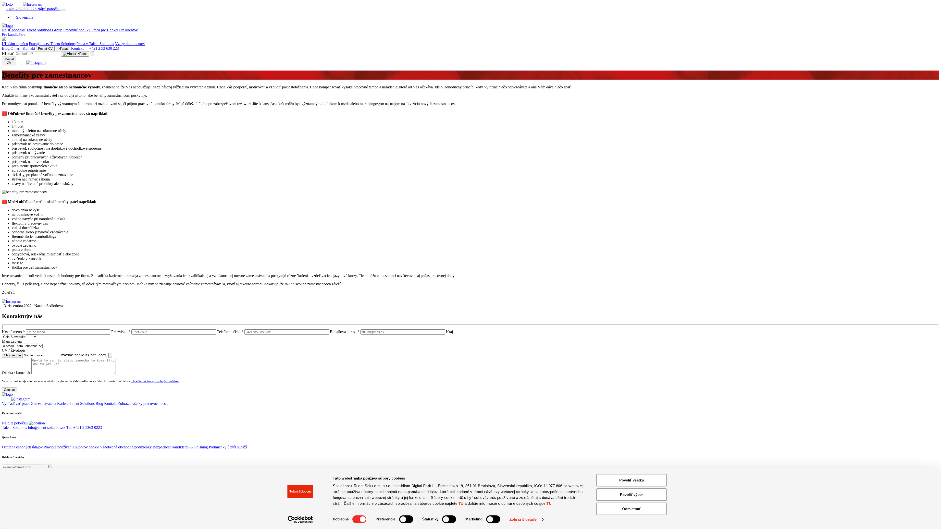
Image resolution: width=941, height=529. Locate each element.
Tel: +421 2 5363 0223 (84, 427)
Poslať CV (45, 48)
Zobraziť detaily (523, 519)
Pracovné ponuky (76, 30)
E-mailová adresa (344, 332)
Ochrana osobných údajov (22, 447)
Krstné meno (13, 332)
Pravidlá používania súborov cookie (71, 447)
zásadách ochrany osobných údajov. (155, 381)
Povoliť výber (631, 495)
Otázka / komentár (16, 373)
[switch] (406, 519)
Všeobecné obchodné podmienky (126, 447)
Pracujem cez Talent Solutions (52, 44)
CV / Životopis (13, 350)
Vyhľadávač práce (16, 403)
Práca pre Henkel (104, 30)
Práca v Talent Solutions (95, 44)
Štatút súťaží (237, 447)
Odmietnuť (631, 509)
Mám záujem (12, 341)
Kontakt (29, 48)
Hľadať (63, 48)
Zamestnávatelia (43, 403)
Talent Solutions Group (44, 30)
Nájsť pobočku (49, 9)
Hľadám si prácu (15, 44)
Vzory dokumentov (130, 44)
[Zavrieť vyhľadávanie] (92, 53)
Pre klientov (128, 30)
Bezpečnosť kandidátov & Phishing (180, 447)
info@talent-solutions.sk (46, 427)
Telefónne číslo (230, 332)
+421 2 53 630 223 (21, 9)
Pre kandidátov (13, 34)
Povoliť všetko (631, 480)
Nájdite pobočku (15, 423)
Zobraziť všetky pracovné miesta (143, 403)
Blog (6, 48)
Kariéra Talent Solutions (76, 403)
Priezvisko (120, 332)
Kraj (449, 332)
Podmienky (217, 447)
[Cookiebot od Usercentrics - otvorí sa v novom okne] (300, 519)
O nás (15, 48)
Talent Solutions (14, 427)
